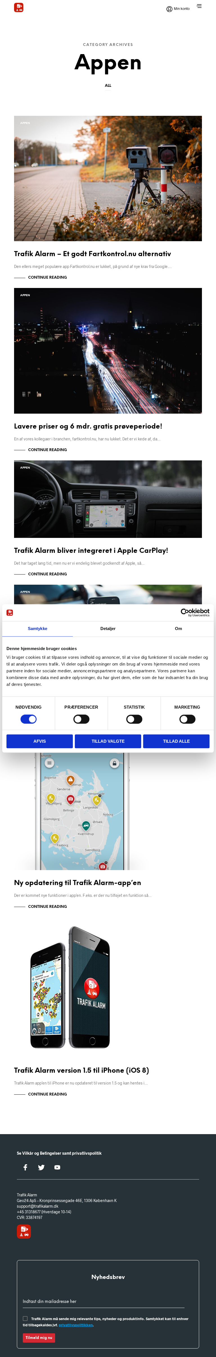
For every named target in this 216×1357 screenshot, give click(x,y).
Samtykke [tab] (37, 628)
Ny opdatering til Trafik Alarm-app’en (77, 883)
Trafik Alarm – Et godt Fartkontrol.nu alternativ (92, 254)
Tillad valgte (108, 741)
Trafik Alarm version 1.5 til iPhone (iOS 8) (81, 1070)
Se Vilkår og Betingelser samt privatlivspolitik (59, 1153)
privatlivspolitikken (76, 1325)
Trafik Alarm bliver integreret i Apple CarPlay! (91, 551)
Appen (25, 123)
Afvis (39, 741)
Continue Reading (47, 278)
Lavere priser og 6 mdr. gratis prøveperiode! (88, 426)
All (108, 86)
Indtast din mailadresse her (49, 1302)
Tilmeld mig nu (39, 1338)
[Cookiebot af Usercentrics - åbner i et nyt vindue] (185, 612)
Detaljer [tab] (108, 628)
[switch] (81, 719)
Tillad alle (176, 741)
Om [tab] (178, 628)
